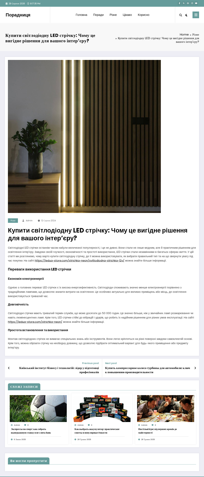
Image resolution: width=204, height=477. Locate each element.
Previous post (90, 363)
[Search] (180, 15)
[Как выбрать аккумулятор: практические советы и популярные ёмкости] (101, 408)
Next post (111, 363)
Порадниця (18, 15)
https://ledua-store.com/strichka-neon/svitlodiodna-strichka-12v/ (79, 260)
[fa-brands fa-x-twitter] (183, 3)
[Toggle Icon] (196, 15)
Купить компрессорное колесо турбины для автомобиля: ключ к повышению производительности (147, 370)
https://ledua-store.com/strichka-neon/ (35, 322)
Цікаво (127, 15)
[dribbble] (188, 3)
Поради (98, 15)
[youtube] (196, 3)
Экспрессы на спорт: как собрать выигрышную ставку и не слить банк (31, 430)
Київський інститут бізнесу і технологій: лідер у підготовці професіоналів (59, 370)
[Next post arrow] (195, 368)
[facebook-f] (179, 3)
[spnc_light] (186, 14)
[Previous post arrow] (9, 368)
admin (29, 220)
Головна (81, 15)
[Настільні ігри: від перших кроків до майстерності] (165, 408)
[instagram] (192, 3)
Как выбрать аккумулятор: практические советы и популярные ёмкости (97, 430)
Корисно (143, 15)
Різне (113, 15)
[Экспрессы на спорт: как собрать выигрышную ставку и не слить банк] (38, 408)
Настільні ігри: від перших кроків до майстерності (157, 430)
